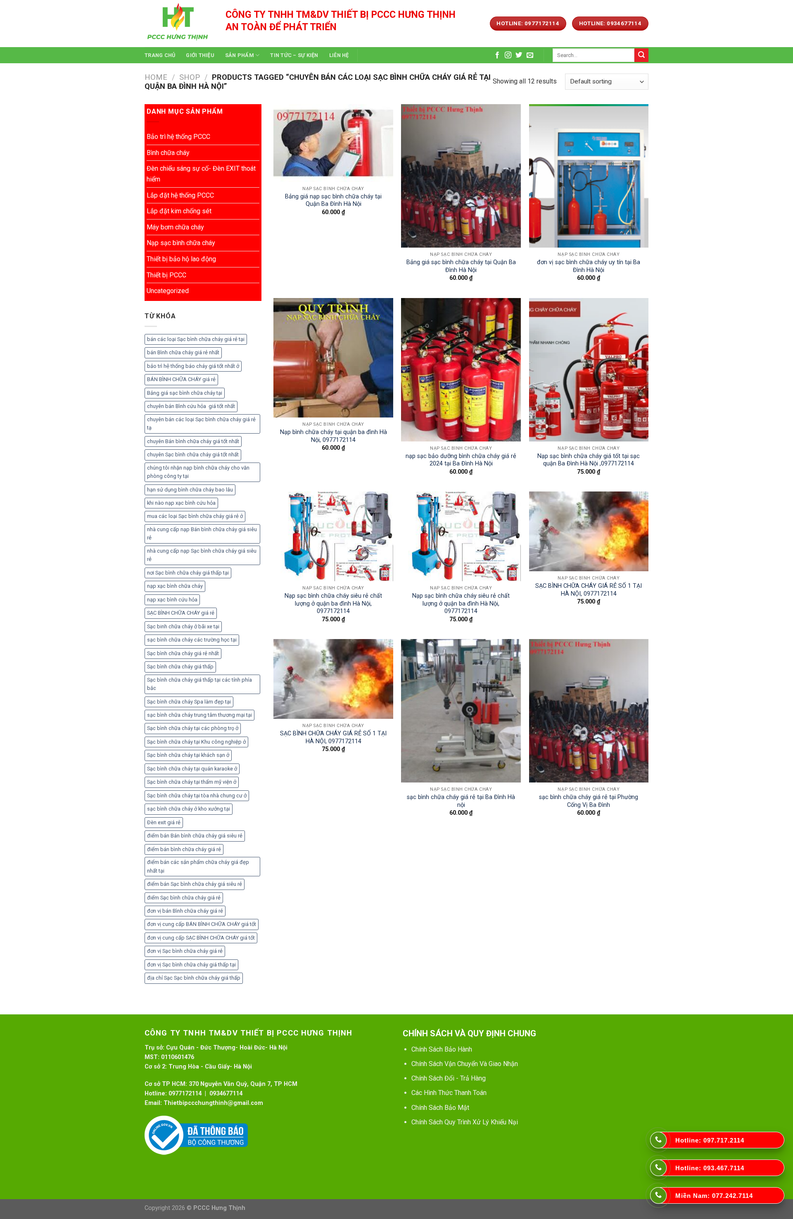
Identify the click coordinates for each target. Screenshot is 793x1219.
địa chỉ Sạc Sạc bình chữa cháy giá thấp (193, 978)
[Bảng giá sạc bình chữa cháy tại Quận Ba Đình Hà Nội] (461, 176)
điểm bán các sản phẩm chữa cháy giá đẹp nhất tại (198, 866)
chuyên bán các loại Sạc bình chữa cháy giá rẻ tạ (201, 423)
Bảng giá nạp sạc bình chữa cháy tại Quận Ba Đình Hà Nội (333, 200)
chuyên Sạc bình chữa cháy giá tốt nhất (193, 454)
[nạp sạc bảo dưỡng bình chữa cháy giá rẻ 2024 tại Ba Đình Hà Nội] (461, 369)
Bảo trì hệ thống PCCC (178, 137)
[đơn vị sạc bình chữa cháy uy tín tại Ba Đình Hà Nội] (589, 176)
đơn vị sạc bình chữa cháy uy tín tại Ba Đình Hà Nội (588, 266)
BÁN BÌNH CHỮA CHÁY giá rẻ (181, 379)
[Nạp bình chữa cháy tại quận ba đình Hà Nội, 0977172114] (333, 358)
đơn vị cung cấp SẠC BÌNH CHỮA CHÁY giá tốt (201, 938)
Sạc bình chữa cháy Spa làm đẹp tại (189, 702)
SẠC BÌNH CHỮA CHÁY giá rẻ (180, 613)
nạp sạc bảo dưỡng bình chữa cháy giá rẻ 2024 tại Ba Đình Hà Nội (461, 460)
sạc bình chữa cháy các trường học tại (192, 640)
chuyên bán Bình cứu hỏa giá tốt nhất (191, 406)
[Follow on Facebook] (497, 55)
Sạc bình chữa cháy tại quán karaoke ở (192, 769)
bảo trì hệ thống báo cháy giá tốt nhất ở (193, 366)
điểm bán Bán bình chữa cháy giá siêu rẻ (194, 836)
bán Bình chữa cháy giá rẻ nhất (183, 352)
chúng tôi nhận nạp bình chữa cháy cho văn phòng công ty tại (198, 472)
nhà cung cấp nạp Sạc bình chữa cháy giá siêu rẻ (201, 555)
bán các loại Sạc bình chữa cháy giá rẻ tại (196, 339)
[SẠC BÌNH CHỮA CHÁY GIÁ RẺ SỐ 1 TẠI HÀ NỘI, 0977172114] (589, 531)
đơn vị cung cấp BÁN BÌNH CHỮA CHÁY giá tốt (201, 924)
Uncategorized (168, 291)
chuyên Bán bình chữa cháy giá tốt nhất (193, 441)
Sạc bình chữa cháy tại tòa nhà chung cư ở (197, 795)
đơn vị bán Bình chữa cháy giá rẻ (185, 911)
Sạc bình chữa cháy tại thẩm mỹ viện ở (191, 782)
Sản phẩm (239, 55)
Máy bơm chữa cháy (175, 227)
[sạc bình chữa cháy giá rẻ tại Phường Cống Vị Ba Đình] (589, 710)
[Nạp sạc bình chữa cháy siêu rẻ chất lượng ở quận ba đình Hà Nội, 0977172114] (333, 536)
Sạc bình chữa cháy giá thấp (180, 666)
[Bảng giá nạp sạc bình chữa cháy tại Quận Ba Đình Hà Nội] (333, 143)
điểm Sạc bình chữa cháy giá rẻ (184, 898)
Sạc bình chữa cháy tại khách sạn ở (188, 755)
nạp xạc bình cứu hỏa (172, 599)
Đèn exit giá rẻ (163, 822)
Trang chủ (160, 55)
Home (156, 77)
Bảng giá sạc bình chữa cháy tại (184, 393)
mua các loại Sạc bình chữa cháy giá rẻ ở (195, 516)
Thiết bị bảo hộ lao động (181, 259)
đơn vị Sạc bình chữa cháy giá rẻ (185, 951)
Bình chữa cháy (168, 153)
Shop (189, 77)
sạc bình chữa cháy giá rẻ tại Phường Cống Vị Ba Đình (588, 801)
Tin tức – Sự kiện (294, 55)
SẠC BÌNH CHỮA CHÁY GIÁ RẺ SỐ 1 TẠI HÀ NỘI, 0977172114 (588, 589)
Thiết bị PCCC (166, 275)
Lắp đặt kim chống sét (179, 211)
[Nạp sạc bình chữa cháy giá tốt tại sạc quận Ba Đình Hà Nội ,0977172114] (589, 369)
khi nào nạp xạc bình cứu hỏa (181, 503)
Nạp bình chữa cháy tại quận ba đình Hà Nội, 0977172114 (333, 436)
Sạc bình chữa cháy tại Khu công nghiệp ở (196, 742)
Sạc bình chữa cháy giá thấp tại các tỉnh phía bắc (199, 684)
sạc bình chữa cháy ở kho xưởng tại (188, 809)
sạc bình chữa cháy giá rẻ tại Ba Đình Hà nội (461, 801)
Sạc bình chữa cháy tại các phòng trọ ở (192, 728)
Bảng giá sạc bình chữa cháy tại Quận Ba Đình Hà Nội (461, 266)
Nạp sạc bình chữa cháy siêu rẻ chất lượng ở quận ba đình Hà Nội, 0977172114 (333, 603)
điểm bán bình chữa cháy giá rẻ (184, 849)
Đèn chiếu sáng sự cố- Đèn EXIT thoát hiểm (201, 174)
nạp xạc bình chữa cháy (175, 586)
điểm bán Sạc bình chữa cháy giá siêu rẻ (194, 884)
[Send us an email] (530, 55)
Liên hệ (339, 55)
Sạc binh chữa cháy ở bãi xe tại (183, 626)
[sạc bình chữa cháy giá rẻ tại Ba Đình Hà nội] (461, 710)
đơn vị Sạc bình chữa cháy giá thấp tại (191, 964)
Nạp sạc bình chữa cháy (181, 243)
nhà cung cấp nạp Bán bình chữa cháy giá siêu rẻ (202, 533)
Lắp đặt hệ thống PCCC (180, 195)
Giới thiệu (200, 55)
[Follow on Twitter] (518, 55)
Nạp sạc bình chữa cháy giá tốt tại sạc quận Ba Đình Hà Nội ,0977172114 (588, 460)
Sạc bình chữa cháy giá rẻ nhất (183, 653)
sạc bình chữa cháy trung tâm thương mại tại (199, 715)
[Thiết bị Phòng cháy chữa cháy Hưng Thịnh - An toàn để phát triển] (179, 23)
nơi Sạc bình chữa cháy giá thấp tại (188, 573)
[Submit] (641, 55)
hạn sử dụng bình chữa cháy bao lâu (190, 490)
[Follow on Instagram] (508, 55)
